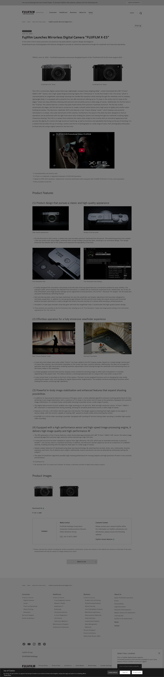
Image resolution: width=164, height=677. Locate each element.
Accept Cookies (137, 672)
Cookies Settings (112, 672)
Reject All (125, 672)
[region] (82, 672)
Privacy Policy (7, 675)
